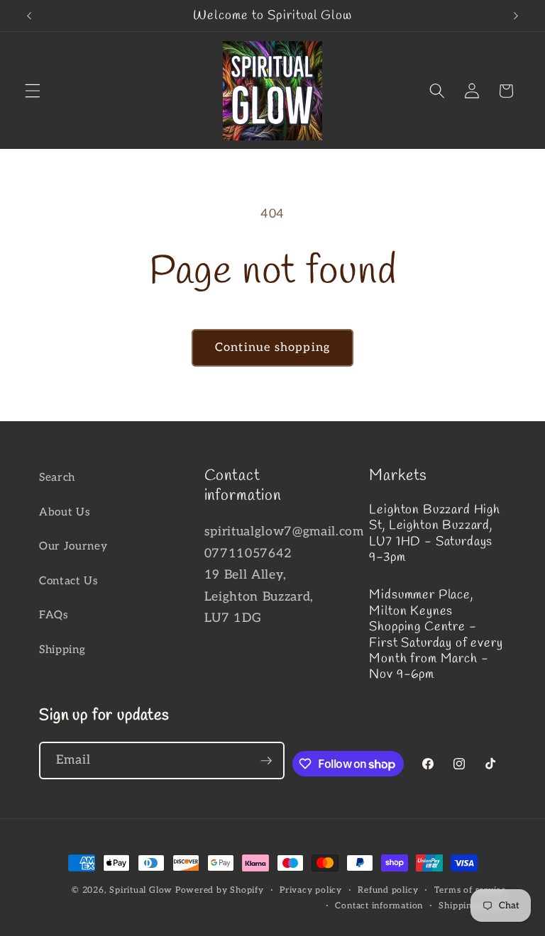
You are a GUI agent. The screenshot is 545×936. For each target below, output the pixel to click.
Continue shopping (272, 347)
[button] (33, 91)
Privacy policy (311, 890)
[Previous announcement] (29, 15)
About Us (64, 512)
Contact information (379, 906)
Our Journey (73, 546)
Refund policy (388, 890)
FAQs (54, 615)
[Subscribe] (266, 761)
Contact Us (69, 581)
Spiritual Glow (140, 890)
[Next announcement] (516, 15)
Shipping (62, 650)
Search (57, 477)
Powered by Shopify (219, 890)
